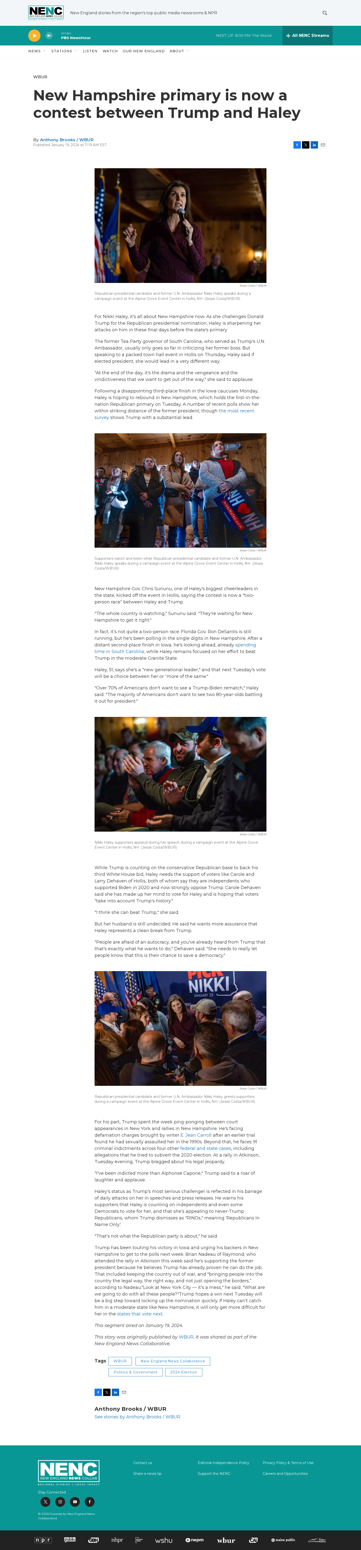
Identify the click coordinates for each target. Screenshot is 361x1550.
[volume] (49, 35)
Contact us (142, 1463)
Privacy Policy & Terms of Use (288, 1463)
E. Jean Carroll (196, 1135)
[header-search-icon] (325, 13)
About (177, 51)
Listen (90, 51)
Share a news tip (147, 1474)
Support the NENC (214, 1474)
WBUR (40, 76)
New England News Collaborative (173, 1361)
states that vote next (140, 1314)
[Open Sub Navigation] (44, 51)
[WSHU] (163, 1540)
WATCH (110, 51)
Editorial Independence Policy (223, 1463)
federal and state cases (205, 1148)
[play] (34, 36)
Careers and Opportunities (285, 1474)
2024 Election (183, 1372)
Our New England (144, 51)
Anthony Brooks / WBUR (67, 139)
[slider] (57, 35)
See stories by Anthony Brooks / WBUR (137, 1417)
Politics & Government (136, 1372)
